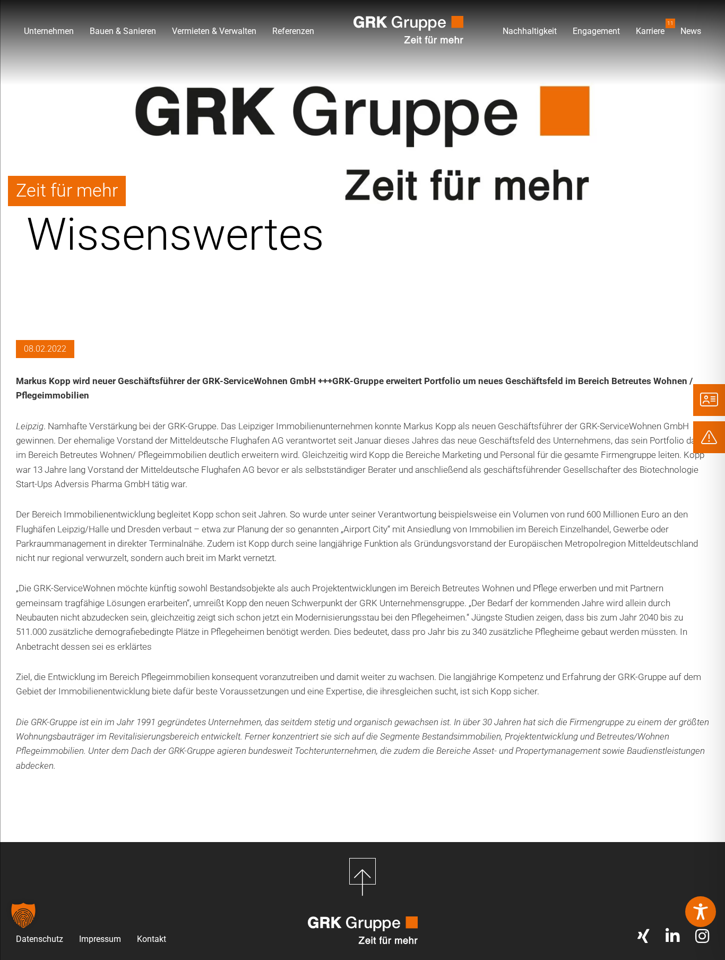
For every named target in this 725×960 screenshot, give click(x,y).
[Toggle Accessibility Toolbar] (700, 911)
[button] (23, 915)
